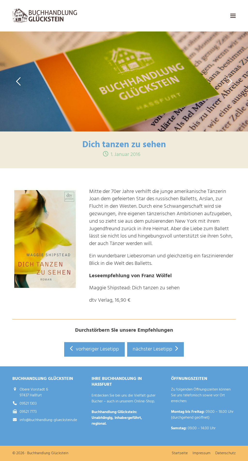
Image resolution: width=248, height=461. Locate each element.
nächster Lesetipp (152, 349)
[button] (233, 16)
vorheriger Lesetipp (97, 349)
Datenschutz (225, 453)
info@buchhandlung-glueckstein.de (48, 420)
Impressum (201, 453)
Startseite (180, 453)
